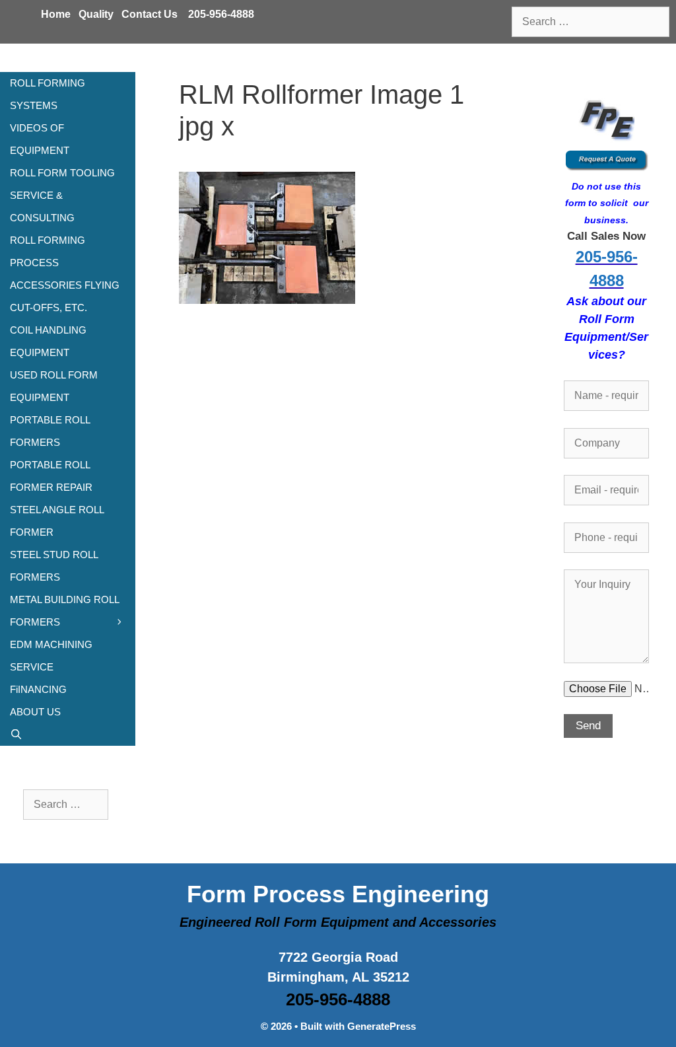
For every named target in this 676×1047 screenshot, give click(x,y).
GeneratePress (381, 1026)
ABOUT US (35, 711)
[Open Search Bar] (67, 734)
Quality (96, 14)
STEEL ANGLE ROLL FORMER (57, 521)
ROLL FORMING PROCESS (47, 251)
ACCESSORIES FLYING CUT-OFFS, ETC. (64, 296)
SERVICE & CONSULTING (42, 206)
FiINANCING (38, 689)
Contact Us (149, 14)
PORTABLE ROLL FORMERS (50, 431)
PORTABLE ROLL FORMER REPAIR (51, 476)
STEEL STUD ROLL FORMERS (54, 566)
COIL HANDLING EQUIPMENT (48, 341)
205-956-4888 (221, 14)
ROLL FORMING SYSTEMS (47, 94)
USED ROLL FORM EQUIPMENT (54, 386)
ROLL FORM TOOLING (62, 172)
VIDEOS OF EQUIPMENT (39, 139)
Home (56, 14)
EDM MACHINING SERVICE (51, 655)
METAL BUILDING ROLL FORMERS (64, 611)
